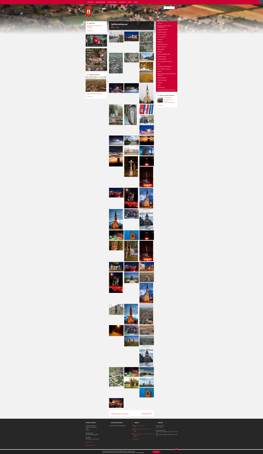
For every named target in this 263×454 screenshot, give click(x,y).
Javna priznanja (161, 59)
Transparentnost (162, 44)
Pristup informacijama (163, 54)
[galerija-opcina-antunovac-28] (131, 239)
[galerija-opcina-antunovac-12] (131, 334)
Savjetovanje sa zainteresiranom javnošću (166, 74)
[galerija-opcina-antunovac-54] (116, 92)
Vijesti (129, 2)
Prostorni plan (161, 46)
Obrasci (136, 2)
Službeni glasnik (161, 32)
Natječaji (159, 51)
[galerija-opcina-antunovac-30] (146, 229)
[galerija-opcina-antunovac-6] (131, 376)
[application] (96, 41)
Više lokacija (160, 105)
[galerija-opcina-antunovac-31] (131, 218)
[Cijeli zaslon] (105, 45)
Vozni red (160, 82)
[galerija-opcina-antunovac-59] (146, 51)
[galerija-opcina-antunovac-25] (131, 261)
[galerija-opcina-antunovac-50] (130, 124)
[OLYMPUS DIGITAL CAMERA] (131, 282)
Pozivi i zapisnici (161, 34)
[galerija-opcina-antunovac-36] (146, 186)
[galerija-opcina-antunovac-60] (131, 41)
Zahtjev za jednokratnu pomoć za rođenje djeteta (142, 429)
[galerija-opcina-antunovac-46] (116, 144)
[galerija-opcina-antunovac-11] (146, 334)
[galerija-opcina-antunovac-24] (146, 261)
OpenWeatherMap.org (98, 69)
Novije (112, 412)
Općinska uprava (112, 2)
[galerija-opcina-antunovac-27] (146, 239)
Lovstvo (159, 71)
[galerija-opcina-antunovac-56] (146, 61)
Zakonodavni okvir (162, 29)
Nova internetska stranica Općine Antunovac (94, 26)
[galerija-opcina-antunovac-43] (116, 166)
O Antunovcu (122, 2)
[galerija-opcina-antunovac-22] (131, 271)
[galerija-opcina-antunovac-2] (146, 397)
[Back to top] (176, 449)
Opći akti (159, 23)
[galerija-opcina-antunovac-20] (116, 292)
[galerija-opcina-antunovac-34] (131, 208)
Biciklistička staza (147, 414)
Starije (150, 412)
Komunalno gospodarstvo (164, 66)
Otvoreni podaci (161, 56)
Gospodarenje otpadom (163, 69)
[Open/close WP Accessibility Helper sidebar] (261, 1)
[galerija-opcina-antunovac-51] (116, 124)
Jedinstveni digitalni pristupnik (166, 90)
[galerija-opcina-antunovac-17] (146, 302)
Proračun (160, 39)
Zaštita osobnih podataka (164, 61)
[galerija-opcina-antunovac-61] (116, 407)
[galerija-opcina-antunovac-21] (146, 271)
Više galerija (89, 96)
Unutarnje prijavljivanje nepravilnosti (164, 26)
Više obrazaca (135, 439)
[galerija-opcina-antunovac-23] (116, 271)
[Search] (176, 7)
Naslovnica (90, 2)
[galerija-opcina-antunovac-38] (131, 176)
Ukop (158, 64)
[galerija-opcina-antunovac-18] (146, 281)
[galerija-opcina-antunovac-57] (131, 62)
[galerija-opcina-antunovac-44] (146, 144)
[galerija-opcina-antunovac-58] (116, 73)
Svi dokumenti (161, 87)
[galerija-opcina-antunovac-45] (131, 144)
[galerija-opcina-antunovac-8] (146, 366)
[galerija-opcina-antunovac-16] (116, 314)
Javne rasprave (161, 77)
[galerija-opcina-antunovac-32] (116, 229)
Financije (159, 42)
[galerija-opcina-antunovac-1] (116, 42)
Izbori (159, 85)
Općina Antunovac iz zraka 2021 (120, 414)
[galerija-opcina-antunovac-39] (146, 155)
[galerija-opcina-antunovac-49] (146, 113)
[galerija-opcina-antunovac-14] (146, 324)
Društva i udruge (162, 80)
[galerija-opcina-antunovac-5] (146, 376)
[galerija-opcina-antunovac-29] (116, 239)
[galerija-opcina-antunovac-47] (146, 134)
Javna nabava (160, 49)
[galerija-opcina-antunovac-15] (131, 324)
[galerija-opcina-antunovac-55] (146, 82)
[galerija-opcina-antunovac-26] (116, 250)
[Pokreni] (87, 45)
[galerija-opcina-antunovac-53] (131, 92)
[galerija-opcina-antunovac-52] (146, 103)
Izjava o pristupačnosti (90, 445)
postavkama (141, 452)
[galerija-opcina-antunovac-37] (146, 165)
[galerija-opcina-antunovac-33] (146, 208)
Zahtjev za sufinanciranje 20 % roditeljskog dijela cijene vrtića (144, 434)
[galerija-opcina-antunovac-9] (146, 344)
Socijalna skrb (161, 37)
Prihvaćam (156, 451)
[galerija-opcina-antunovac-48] (146, 124)
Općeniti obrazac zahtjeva (139, 425)
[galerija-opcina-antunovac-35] (116, 197)
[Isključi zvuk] (103, 45)
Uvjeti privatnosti (89, 442)
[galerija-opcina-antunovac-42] (131, 154)
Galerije (117, 27)
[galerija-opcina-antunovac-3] (146, 386)
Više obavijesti (90, 30)
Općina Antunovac (100, 2)
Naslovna (113, 27)
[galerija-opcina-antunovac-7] (116, 386)
